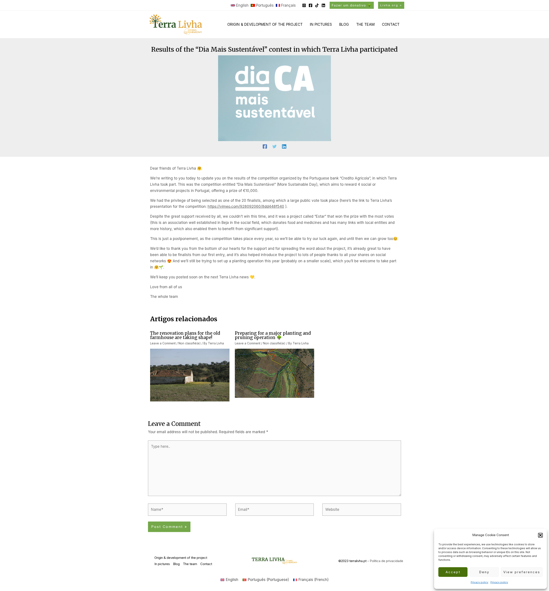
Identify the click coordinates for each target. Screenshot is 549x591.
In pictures (321, 24)
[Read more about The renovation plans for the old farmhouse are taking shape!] (189, 375)
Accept (453, 572)
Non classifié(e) (189, 343)
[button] (540, 535)
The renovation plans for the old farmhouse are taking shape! (185, 335)
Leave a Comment (163, 343)
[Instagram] (304, 5)
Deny (484, 572)
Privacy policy (479, 582)
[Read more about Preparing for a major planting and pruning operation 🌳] (274, 373)
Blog (344, 24)
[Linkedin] (323, 5)
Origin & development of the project (265, 24)
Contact (391, 24)
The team (365, 24)
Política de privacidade (386, 561)
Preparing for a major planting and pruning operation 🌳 (273, 335)
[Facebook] (310, 5)
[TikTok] (317, 5)
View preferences (521, 572)
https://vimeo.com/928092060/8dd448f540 (246, 206)
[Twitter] (274, 146)
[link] (240, 5)
